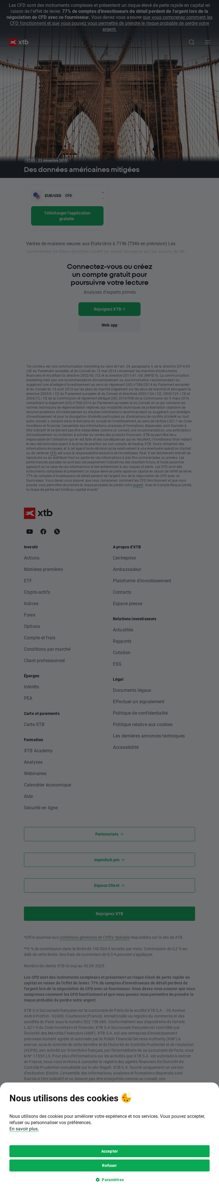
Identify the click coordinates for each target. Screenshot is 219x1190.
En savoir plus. (24, 1129)
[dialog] (109, 1136)
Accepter (109, 1151)
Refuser (109, 1165)
